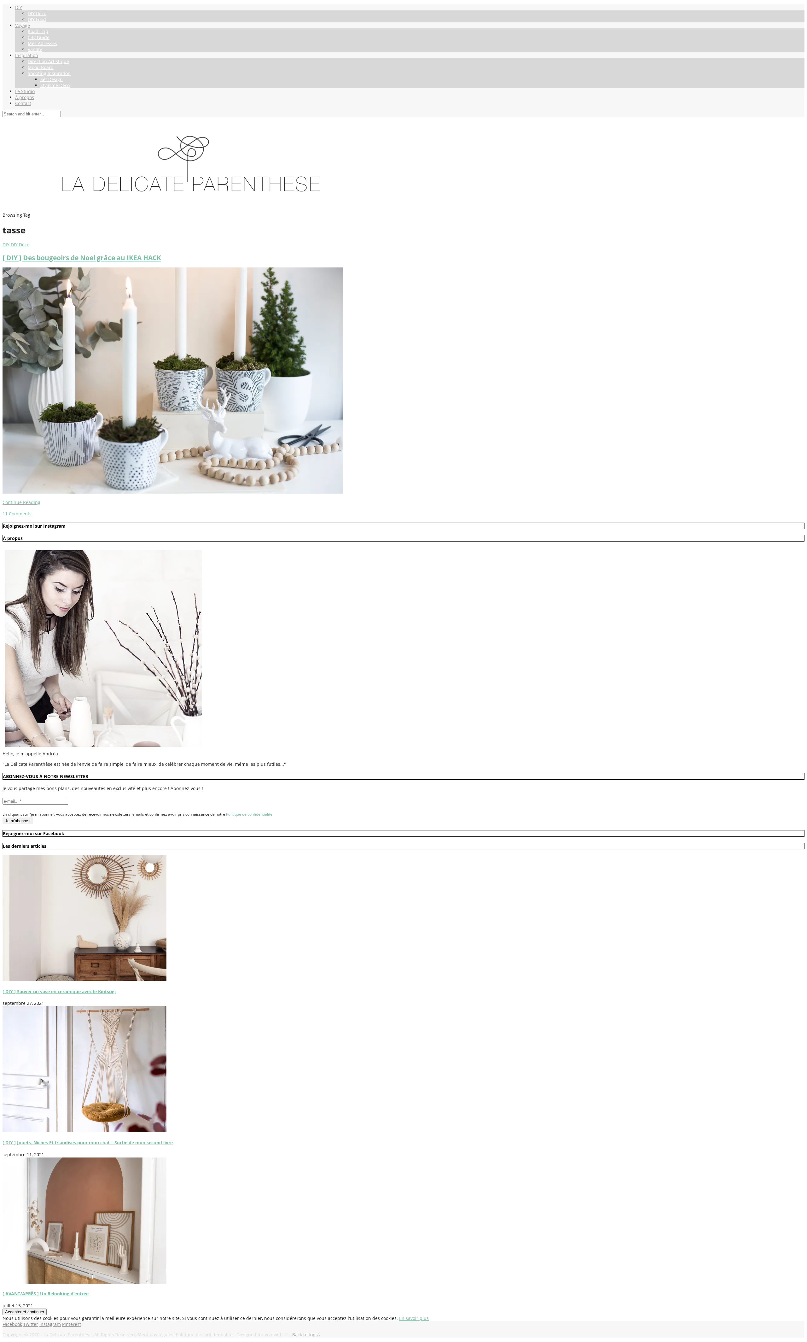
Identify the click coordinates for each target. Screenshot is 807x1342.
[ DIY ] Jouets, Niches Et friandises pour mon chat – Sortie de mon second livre (88, 1143)
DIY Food (37, 19)
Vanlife (35, 49)
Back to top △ (306, 1335)
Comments (17, 514)
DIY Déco (37, 13)
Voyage (22, 25)
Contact (23, 103)
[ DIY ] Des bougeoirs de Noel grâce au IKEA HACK (82, 257)
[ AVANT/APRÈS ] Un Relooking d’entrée (46, 1294)
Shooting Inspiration (49, 73)
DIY (18, 7)
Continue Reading (21, 502)
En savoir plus (414, 1318)
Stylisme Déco (55, 85)
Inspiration (26, 55)
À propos (24, 97)
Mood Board (41, 67)
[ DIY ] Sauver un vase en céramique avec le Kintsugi (59, 991)
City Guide (38, 37)
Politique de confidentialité (249, 814)
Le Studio (25, 91)
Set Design (51, 79)
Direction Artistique (48, 61)
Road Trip (38, 31)
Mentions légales (155, 1335)
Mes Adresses (42, 43)
